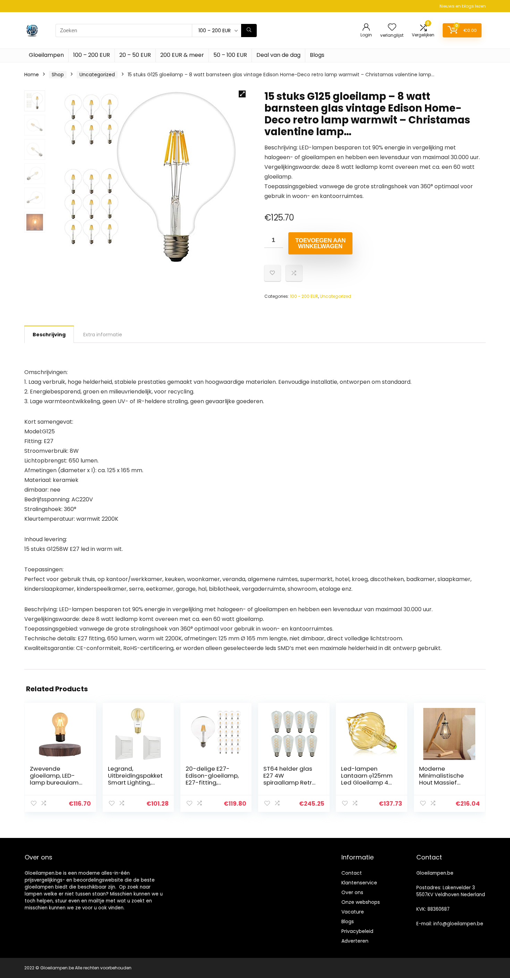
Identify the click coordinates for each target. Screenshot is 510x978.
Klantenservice (359, 882)
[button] (242, 93)
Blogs (317, 55)
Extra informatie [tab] (102, 334)
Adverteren (354, 940)
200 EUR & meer (182, 55)
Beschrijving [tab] (49, 334)
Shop (58, 74)
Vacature (352, 911)
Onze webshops (360, 902)
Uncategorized (97, 74)
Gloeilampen (46, 55)
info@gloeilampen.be (458, 923)
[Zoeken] (249, 30)
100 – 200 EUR (91, 55)
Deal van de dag (278, 55)
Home (31, 74)
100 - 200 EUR (304, 296)
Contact (351, 872)
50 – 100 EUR (230, 55)
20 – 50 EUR (135, 55)
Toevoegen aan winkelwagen (320, 243)
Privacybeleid (357, 931)
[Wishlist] (392, 27)
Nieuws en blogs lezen (463, 6)
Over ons (352, 892)
